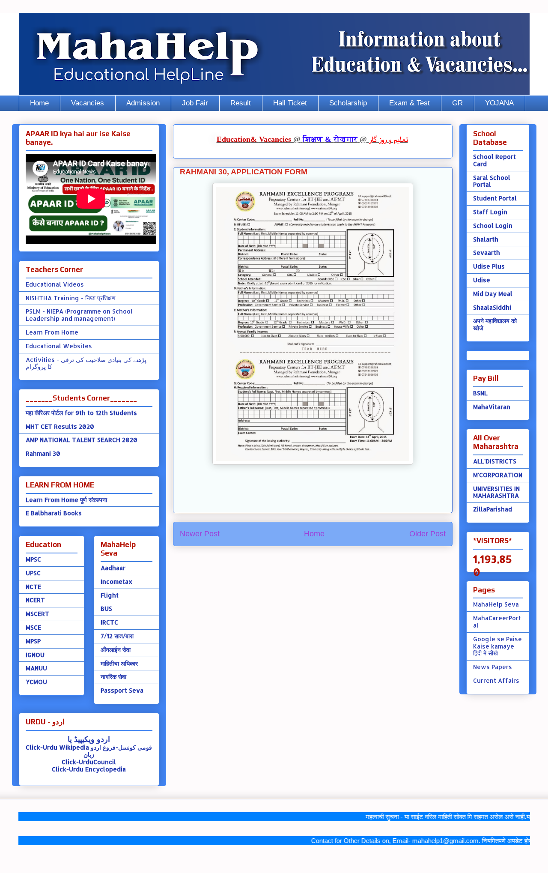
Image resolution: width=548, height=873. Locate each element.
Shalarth (485, 239)
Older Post (427, 533)
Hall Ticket (290, 103)
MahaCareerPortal (497, 621)
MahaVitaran (491, 406)
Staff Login (490, 211)
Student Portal (495, 198)
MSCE (33, 627)
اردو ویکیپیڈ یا (89, 739)
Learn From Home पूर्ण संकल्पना (66, 499)
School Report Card (494, 160)
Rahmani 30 (43, 453)
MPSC (33, 559)
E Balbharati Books (54, 513)
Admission (143, 103)
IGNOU (35, 654)
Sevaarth (486, 252)
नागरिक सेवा (113, 676)
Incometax (116, 581)
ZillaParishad (492, 509)
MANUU (36, 668)
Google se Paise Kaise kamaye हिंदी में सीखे (497, 646)
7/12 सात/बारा (117, 636)
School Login (492, 225)
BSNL (480, 393)
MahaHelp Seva (496, 604)
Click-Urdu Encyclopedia (89, 769)
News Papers (492, 666)
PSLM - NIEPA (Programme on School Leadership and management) (79, 315)
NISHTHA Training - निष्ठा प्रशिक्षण (71, 298)
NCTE (33, 586)
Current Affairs (496, 680)
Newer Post (200, 533)
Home (39, 103)
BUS (106, 608)
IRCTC (109, 622)
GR (457, 103)
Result (240, 103)
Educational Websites (59, 346)
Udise (481, 280)
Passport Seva (122, 690)
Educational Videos (55, 284)
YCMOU (36, 681)
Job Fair (195, 103)
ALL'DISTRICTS (494, 461)
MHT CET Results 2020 (60, 426)
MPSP (33, 641)
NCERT (35, 600)
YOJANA (499, 103)
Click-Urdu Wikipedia (57, 747)
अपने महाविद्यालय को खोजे (495, 324)
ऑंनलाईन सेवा (116, 649)
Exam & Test (409, 103)
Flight (110, 595)
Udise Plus (489, 266)
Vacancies (87, 103)
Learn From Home (52, 332)
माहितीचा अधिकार (119, 663)
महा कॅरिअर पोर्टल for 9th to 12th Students (81, 412)
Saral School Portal (491, 181)
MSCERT (37, 613)
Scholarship (348, 103)
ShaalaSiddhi (492, 307)
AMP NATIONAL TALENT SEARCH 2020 (81, 439)
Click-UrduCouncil (89, 761)
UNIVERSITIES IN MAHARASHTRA (496, 492)
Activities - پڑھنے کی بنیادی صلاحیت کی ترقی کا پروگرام (86, 363)
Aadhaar (113, 567)
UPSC (33, 573)
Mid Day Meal (492, 293)
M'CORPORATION (497, 474)
